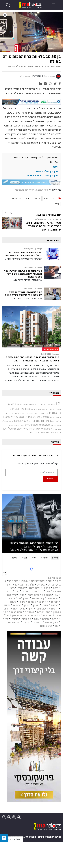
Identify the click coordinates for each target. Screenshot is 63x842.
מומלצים (29, 612)
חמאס (58, 417)
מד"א (28, 198)
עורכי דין (33, 428)
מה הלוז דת (14, 622)
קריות (6, 619)
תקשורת (37, 622)
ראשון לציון (23, 598)
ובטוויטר (19, 190)
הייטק (27, 605)
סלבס (55, 619)
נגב (41, 591)
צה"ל (58, 432)
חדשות (54, 608)
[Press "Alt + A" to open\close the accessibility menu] (4, 838)
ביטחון (13, 601)
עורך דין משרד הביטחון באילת (42, 175)
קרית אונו (12, 594)
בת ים (51, 584)
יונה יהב (52, 417)
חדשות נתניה (39, 413)
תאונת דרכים (34, 432)
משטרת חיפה (44, 425)
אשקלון (24, 581)
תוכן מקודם (46, 625)
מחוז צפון (17, 615)
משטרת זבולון (7, 421)
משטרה (18, 420)
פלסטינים (47, 594)
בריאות (12, 404)
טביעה (37, 198)
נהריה (34, 591)
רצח (48, 432)
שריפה (43, 433)
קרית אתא (53, 598)
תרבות (26, 622)
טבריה (46, 588)
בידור (22, 601)
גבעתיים (41, 584)
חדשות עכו (30, 413)
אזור (50, 581)
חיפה (55, 588)
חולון (9, 584)
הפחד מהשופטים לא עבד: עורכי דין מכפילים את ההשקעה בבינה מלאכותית (23, 254)
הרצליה (17, 605)
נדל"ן (52, 429)
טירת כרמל (34, 588)
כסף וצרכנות (43, 612)
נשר (17, 591)
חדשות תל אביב (19, 413)
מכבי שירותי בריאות (13, 416)
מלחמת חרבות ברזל (41, 421)
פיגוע (14, 429)
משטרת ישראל (31, 424)
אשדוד (34, 581)
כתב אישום (35, 417)
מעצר (25, 421)
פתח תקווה (33, 594)
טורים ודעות (19, 608)
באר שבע (13, 581)
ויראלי (7, 605)
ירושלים (46, 417)
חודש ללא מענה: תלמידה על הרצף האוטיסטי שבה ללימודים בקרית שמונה (23, 293)
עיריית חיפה (22, 428)
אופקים (57, 577)
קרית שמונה (38, 598)
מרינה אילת (16, 198)
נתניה (9, 591)
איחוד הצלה (50, 404)
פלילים (7, 428)
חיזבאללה (9, 413)
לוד (48, 591)
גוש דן (36, 605)
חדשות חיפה (52, 413)
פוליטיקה (26, 619)
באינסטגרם (42, 190)
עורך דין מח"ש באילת (47, 171)
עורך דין (41, 429)
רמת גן (54, 601)
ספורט (45, 619)
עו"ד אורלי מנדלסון (24, 584)
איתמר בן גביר (39, 404)
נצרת (25, 591)
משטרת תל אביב (18, 425)
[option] (31, 226)
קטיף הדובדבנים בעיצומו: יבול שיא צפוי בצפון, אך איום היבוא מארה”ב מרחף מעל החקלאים (23, 274)
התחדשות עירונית (42, 409)
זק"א (46, 198)
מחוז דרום (16, 612)
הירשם (50, 478)
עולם (36, 619)
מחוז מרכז (30, 615)
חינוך (30, 608)
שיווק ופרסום (51, 622)
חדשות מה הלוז (49, 76)
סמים (47, 429)
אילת (55, 167)
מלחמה (58, 421)
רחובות (11, 598)
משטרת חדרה (56, 425)
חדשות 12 (31, 409)
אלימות (31, 405)
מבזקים (32, 601)
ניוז (56, 625)
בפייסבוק (30, 190)
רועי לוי (53, 433)
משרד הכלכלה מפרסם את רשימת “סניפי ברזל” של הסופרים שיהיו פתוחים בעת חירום (43, 226)
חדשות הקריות (19, 408)
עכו (56, 594)
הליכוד (52, 409)
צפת (22, 594)
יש (42, 417)
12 (53, 198)
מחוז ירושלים (45, 615)
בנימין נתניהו (22, 404)
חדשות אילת (25, 76)
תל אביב (43, 601)
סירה (57, 204)
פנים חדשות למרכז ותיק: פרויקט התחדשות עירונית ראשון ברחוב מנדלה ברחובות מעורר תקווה (32, 359)
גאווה (45, 605)
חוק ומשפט (42, 608)
